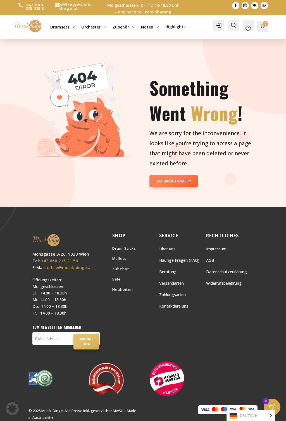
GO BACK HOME (171, 181)
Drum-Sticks (124, 248)
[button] (12, 408)
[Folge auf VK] (254, 5)
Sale (116, 279)
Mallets (119, 258)
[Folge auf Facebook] (235, 5)
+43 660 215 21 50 (59, 260)
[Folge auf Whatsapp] (264, 5)
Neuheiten (122, 289)
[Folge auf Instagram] (245, 5)
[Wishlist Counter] (248, 29)
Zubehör (120, 268)
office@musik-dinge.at (75, 7)
